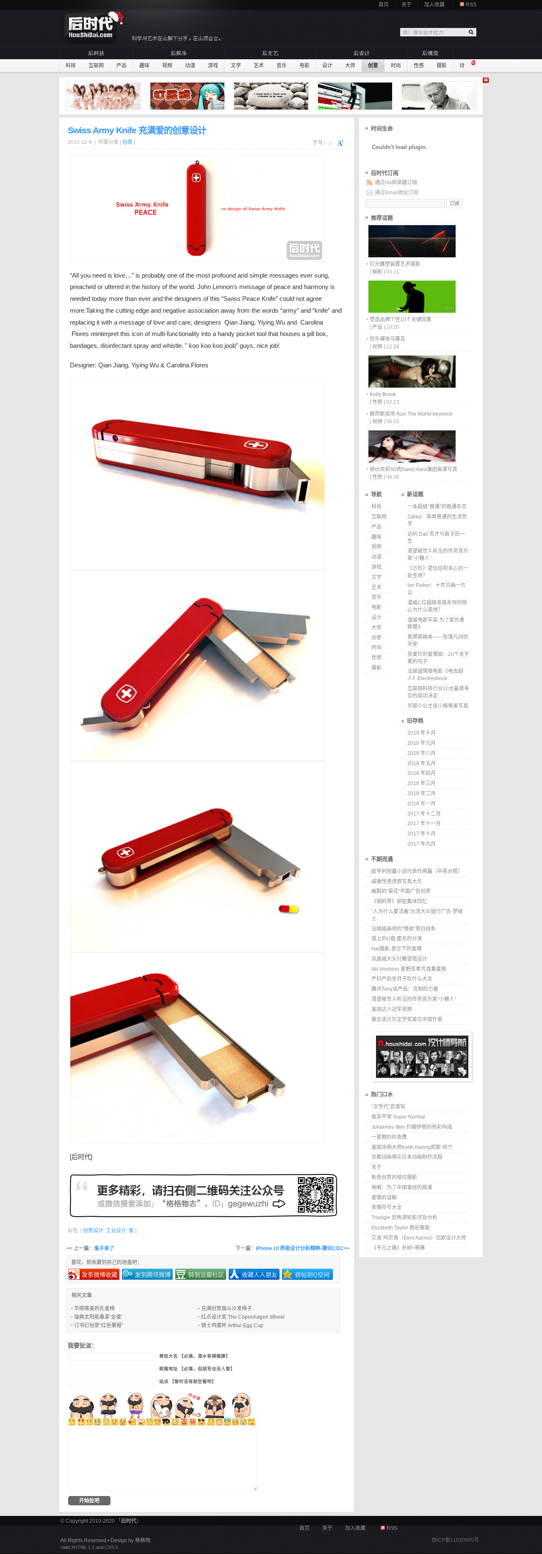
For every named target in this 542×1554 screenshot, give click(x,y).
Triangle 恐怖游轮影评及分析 (404, 1218)
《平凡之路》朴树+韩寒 (398, 1248)
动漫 (190, 66)
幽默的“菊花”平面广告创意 (401, 891)
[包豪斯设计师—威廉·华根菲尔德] (440, 96)
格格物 (142, 1540)
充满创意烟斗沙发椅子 (226, 1309)
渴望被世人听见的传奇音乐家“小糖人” (413, 999)
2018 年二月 (421, 793)
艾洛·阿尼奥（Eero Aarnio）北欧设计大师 (418, 1238)
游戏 (213, 66)
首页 (384, 5)
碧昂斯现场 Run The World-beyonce (411, 414)
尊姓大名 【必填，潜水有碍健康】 (194, 1356)
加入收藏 (434, 5)
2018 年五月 (421, 763)
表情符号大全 (386, 1207)
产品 (121, 66)
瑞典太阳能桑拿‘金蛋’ (98, 1317)
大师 (350, 66)
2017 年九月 (421, 844)
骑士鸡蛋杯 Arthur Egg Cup (232, 1325)
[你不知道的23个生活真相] (272, 96)
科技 (71, 66)
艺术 (259, 66)
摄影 (442, 66)
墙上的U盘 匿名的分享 (396, 939)
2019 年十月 (421, 733)
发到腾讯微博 (153, 1274)
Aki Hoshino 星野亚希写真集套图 (408, 969)
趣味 (144, 66)
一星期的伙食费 (389, 1137)
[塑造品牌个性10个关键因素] (411, 311)
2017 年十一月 (424, 824)
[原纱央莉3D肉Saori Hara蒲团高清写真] (411, 461)
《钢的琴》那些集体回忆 (399, 901)
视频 (167, 66)
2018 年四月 (421, 773)
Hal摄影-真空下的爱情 (396, 949)
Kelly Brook (383, 394)
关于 (406, 5)
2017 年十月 (421, 834)
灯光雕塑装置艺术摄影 (395, 264)
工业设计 (116, 1231)
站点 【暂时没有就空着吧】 (187, 1381)
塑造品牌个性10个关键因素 (400, 319)
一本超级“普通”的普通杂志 (437, 507)
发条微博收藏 (99, 1274)
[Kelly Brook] (411, 386)
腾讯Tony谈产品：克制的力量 (404, 989)
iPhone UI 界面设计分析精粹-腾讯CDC (300, 1248)
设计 (327, 66)
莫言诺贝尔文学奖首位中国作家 (406, 1019)
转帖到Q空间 (312, 1274)
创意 (373, 66)
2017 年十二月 (424, 814)
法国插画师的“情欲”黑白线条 (403, 929)
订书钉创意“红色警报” (98, 1325)
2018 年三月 (421, 783)
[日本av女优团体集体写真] (104, 96)
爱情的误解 (384, 1198)
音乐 (282, 66)
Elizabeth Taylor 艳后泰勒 (400, 1228)
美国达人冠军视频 (391, 1009)
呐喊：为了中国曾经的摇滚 (401, 1187)
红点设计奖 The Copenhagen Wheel (243, 1317)
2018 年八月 (421, 753)
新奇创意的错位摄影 (394, 1177)
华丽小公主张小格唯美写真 (437, 706)
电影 (304, 66)
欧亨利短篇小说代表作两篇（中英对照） (417, 871)
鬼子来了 (104, 1248)
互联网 (96, 66)
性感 (419, 66)
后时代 (81, 1156)
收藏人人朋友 (259, 1274)
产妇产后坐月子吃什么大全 (401, 979)
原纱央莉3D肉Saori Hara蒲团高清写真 (413, 469)
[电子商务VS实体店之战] (356, 96)
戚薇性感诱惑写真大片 (396, 881)
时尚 (396, 66)
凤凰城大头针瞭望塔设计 (399, 959)
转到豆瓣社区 (206, 1274)
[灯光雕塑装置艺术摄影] (411, 256)
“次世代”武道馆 (388, 1107)
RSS (471, 5)
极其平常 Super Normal (398, 1117)
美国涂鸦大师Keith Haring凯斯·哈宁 (412, 1147)
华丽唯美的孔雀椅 (94, 1309)
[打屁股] (188, 96)
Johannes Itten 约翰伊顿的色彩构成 (411, 1127)
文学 (236, 66)
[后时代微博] (203, 1195)
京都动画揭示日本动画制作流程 (406, 1157)
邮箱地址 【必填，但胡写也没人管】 (197, 1369)
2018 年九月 (421, 743)
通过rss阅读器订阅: (396, 182)
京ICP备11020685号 (455, 1540)
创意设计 (93, 1231)
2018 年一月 (421, 804)
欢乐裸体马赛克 (387, 339)
